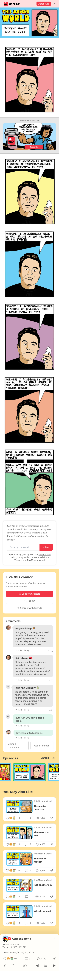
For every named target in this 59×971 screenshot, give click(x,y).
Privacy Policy (17, 557)
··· (32, 650)
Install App (43, 3)
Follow (46, 547)
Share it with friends (31, 607)
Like (20, 650)
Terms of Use (45, 554)
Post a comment (42, 745)
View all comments (13, 745)
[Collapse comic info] (54, 938)
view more (34, 644)
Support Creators (31, 593)
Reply (26, 650)
